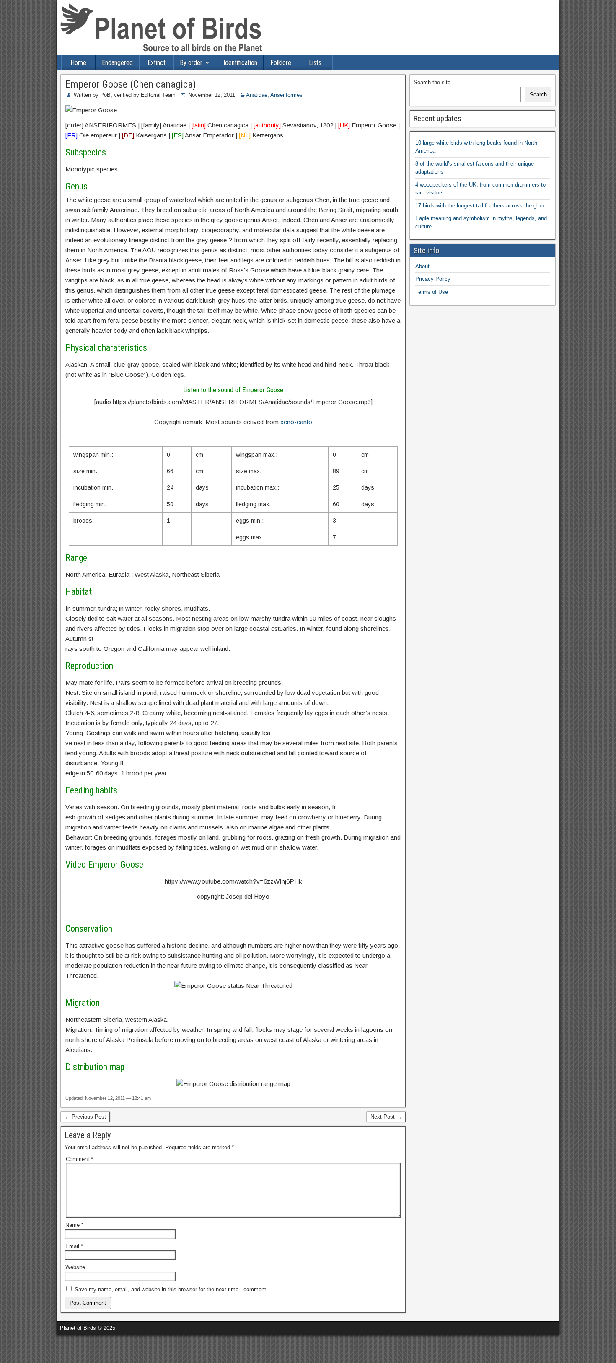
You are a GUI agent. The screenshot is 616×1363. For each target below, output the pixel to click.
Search (538, 94)
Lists (315, 63)
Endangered (117, 63)
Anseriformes (286, 95)
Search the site (432, 82)
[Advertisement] (98, 1347)
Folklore (280, 63)
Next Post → (386, 1117)
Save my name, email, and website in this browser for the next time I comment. (171, 1289)
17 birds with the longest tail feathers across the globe (480, 205)
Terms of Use (431, 292)
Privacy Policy (432, 279)
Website (75, 1267)
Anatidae (256, 95)
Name (74, 1225)
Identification (240, 63)
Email (74, 1246)
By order (191, 63)
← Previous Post (85, 1117)
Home (78, 63)
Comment (79, 1159)
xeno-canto (296, 421)
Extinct (157, 63)
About (422, 266)
